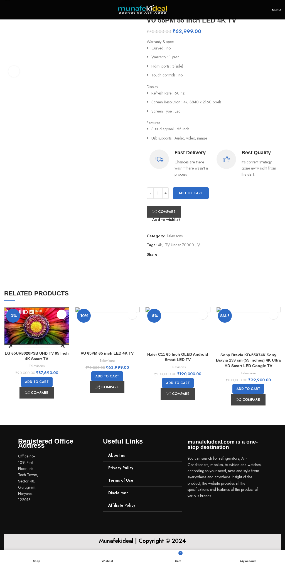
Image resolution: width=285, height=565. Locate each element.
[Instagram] (211, 511)
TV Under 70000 (179, 245)
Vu (199, 245)
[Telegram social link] (189, 254)
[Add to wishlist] (62, 314)
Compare (167, 211)
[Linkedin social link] (182, 254)
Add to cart (190, 193)
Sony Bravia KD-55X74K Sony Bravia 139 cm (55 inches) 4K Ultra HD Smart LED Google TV (248, 360)
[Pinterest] (227, 511)
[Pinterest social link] (176, 254)
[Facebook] (195, 511)
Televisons (174, 236)
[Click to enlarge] (13, 71)
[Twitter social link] (169, 254)
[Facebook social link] (163, 254)
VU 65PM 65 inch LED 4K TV (107, 353)
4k (160, 245)
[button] (37, 382)
